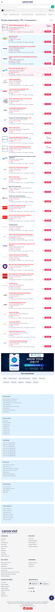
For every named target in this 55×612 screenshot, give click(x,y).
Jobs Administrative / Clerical (9, 400)
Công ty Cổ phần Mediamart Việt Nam (17, 207)
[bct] (27, 608)
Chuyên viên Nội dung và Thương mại (18, 254)
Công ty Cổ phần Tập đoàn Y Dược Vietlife (18, 119)
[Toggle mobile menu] (2, 2)
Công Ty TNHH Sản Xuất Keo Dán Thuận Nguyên (19, 129)
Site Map (3, 552)
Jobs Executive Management (9, 475)
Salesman (20, 382)
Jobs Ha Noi (5, 421)
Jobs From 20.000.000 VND (9, 452)
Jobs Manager (6, 472)
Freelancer (3, 582)
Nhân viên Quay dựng (14, 177)
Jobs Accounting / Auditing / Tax (10, 399)
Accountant (6, 382)
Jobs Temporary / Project (9, 488)
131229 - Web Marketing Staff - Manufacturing (20, 98)
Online (5, 378)
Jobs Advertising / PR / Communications (12, 402)
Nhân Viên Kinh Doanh (14, 127)
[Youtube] (34, 591)
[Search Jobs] (52, 6)
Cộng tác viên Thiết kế (14, 321)
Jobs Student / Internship (9, 464)
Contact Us (31, 566)
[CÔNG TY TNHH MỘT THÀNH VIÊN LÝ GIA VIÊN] (5, 257)
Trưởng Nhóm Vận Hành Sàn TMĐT (17, 205)
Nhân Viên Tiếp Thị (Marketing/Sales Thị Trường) (21, 264)
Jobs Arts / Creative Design (9, 410)
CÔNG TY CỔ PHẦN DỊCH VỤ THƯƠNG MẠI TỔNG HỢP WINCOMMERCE (20, 275)
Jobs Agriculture (6, 404)
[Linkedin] (31, 591)
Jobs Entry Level (7, 466)
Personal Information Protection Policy (10, 572)
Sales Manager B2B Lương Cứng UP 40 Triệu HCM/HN (22, 46)
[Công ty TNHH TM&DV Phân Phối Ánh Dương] (5, 314)
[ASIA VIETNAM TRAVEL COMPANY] (5, 70)
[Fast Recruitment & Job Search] (27, 2)
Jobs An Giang (6, 424)
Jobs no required (7, 508)
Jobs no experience (7, 510)
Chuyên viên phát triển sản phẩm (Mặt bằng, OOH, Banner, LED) (23, 57)
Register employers (33, 546)
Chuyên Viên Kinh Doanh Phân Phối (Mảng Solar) (21, 234)
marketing (13, 382)
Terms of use (4, 570)
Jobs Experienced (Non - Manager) (11, 468)
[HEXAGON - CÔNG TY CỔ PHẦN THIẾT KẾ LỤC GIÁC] (5, 139)
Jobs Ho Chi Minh (7, 422)
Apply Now (48, 31)
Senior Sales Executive (14, 68)
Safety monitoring (5, 590)
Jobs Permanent (6, 486)
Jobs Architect (6, 408)
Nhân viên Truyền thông (15, 186)
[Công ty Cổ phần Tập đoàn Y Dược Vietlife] (5, 120)
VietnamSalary (4, 542)
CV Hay (2, 540)
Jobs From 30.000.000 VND (9, 453)
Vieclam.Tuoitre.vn (33, 562)
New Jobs (3, 538)
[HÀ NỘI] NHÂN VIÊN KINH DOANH (17, 108)
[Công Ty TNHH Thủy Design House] (5, 227)
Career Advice (4, 546)
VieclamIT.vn (32, 564)
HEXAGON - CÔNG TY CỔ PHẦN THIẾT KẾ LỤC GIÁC (20, 138)
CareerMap (3, 544)
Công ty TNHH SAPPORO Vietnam (16, 109)
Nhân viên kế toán (13, 36)
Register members (5, 556)
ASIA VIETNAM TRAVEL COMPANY (16, 70)
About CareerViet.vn (6, 562)
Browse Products (33, 544)
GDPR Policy (4, 566)
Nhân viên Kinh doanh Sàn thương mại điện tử (20, 215)
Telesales (35, 382)
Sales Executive (13, 378)
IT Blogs (3, 548)
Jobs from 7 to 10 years (8, 517)
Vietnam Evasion (12, 37)
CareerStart (4, 554)
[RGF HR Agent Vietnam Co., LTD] (5, 101)
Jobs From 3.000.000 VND (9, 442)
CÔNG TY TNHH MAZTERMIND (15, 81)
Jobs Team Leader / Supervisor (10, 470)
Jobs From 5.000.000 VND (9, 444)
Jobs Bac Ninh (6, 433)
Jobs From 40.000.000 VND (9, 455)
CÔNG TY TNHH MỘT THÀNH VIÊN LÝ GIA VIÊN (19, 256)
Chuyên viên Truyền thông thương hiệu (20, 117)
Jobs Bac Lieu (6, 432)
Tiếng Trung (42, 378)
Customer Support (5, 576)
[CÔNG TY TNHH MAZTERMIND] (5, 81)
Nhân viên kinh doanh (24, 378)
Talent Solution (32, 542)
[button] (43, 31)
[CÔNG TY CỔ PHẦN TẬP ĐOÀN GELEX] (5, 91)
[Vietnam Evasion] (5, 38)
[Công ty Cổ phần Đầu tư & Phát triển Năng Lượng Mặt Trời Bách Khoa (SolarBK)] (5, 236)
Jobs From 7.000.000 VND (9, 446)
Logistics (34, 378)
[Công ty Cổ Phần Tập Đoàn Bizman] (5, 48)
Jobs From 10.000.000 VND (9, 448)
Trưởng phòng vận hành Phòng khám (18, 341)
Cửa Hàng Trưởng (13, 224)
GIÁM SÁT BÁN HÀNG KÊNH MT (16, 25)
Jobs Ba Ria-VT (6, 426)
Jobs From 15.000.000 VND (9, 450)
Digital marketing (5, 586)
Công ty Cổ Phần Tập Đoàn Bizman (16, 48)
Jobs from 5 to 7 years (8, 515)
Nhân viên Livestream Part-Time (17, 331)
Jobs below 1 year (7, 512)
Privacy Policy (4, 564)
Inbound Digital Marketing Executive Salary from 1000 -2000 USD (22, 157)
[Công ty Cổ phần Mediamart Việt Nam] (5, 207)
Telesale (3, 592)
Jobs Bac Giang (6, 430)
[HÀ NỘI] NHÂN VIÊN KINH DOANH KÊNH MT (20, 293)
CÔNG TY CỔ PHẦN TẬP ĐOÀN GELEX (17, 90)
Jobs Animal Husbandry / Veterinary (11, 406)
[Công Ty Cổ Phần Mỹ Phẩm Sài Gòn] (5, 27)
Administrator (4, 595)
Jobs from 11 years (7, 519)
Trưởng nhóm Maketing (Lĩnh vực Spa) (18, 137)
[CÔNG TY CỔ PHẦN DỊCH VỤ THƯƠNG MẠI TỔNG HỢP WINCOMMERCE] (5, 276)
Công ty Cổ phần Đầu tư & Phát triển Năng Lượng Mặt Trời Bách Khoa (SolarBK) (21, 236)
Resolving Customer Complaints (8, 574)
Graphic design (4, 588)
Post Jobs (31, 538)
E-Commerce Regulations (7, 568)
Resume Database (33, 540)
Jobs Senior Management (9, 474)
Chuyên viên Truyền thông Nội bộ (17, 196)
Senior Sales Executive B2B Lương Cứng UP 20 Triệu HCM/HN (22, 244)
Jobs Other (5, 492)
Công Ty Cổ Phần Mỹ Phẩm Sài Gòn (16, 27)
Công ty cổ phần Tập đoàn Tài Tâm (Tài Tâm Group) (20, 188)
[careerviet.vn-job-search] (34, 583)
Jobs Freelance (6, 490)
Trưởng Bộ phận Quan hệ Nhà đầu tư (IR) (19, 89)
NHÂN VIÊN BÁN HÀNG (14, 79)
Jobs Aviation (6, 411)
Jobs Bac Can (6, 428)
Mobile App (3, 550)
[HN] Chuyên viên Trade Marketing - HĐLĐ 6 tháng (21, 274)
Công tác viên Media (14, 312)
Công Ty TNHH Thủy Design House (16, 226)
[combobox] (25, 6)
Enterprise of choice (10, 10)
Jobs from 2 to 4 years (8, 514)
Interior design (4, 584)
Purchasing (28, 382)
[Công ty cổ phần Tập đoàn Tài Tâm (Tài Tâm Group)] (5, 188)
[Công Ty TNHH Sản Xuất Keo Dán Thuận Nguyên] (5, 129)
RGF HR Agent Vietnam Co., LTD (16, 100)
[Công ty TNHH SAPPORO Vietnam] (5, 110)
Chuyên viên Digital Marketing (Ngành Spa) (19, 146)
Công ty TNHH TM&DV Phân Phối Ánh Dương (18, 313)
